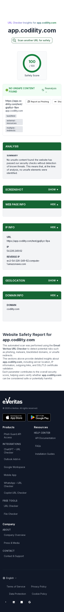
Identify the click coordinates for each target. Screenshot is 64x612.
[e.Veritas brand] (32, 400)
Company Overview (14, 535)
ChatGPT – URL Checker (12, 451)
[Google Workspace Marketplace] (29, 602)
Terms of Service (16, 586)
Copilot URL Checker (15, 492)
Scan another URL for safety (34, 40)
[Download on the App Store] (14, 417)
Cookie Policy (39, 593)
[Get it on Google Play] (39, 417)
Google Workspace (14, 467)
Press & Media (12, 542)
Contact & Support (14, 556)
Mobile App (10, 475)
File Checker (11, 513)
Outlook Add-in (12, 459)
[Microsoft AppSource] (21, 602)
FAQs (38, 446)
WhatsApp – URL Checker (13, 484)
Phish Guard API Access (12, 436)
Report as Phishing (40, 101)
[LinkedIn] (14, 602)
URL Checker (11, 506)
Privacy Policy (38, 586)
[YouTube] (6, 602)
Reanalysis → (50, 90)
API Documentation (45, 438)
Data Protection (17, 593)
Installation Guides (45, 453)
